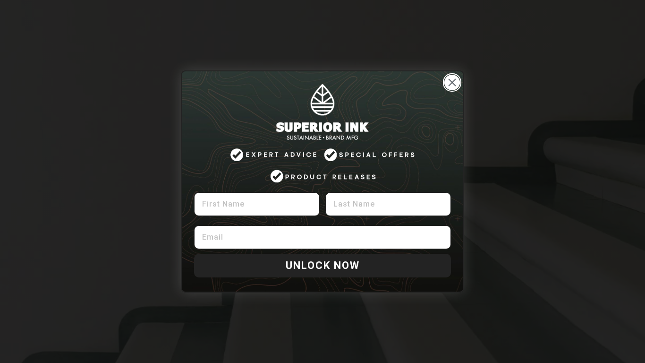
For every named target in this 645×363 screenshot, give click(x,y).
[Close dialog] (452, 82)
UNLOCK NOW (323, 265)
